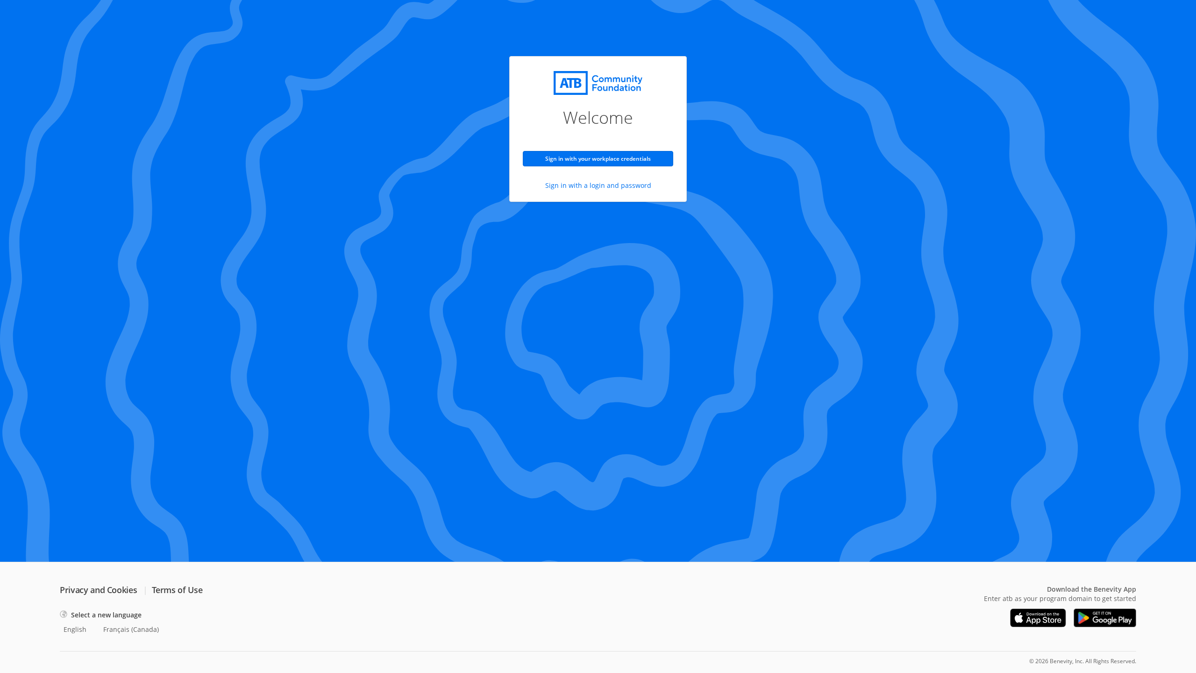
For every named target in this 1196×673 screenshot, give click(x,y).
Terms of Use (177, 589)
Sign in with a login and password (598, 185)
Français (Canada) (131, 629)
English (75, 629)
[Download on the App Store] (1038, 618)
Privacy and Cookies (98, 589)
